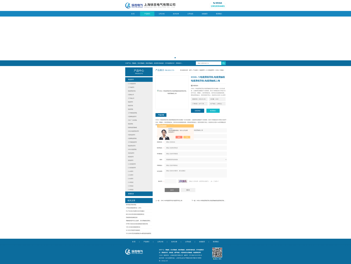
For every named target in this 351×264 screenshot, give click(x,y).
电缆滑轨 (130, 124)
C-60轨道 (130, 189)
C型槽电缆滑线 (132, 138)
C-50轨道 (130, 186)
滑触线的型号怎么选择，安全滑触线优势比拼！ (139, 220)
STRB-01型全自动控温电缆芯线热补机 (137, 224)
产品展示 (147, 14)
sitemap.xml (164, 260)
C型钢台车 (131, 94)
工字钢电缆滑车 (132, 142)
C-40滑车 (130, 171)
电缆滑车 (202, 70)
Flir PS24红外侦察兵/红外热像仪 (135, 211)
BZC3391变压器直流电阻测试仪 (135, 214)
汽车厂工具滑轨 (132, 120)
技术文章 (176, 14)
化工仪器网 (168, 258)
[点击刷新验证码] (182, 181)
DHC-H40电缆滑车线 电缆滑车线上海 (171, 200)
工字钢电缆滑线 (132, 113)
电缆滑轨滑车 (132, 145)
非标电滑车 (131, 153)
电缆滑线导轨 (132, 91)
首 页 (133, 14)
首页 (190, 70)
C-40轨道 (130, 182)
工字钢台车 (131, 98)
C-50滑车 (130, 175)
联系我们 (219, 14)
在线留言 (205, 14)
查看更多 (131, 194)
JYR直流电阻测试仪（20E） (134, 208)
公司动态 (190, 14)
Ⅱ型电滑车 (131, 156)
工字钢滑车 (131, 87)
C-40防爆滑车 (132, 164)
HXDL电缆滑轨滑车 (133, 131)
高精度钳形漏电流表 (131, 217)
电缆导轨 (130, 105)
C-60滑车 (130, 178)
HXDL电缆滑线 (132, 149)
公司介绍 (162, 14)
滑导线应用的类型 (131, 204)
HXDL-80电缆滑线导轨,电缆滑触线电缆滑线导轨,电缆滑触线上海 (215, 200)
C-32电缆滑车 (210, 70)
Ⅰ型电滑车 (130, 160)
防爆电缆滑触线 (132, 127)
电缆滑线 (130, 109)
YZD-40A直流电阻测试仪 (133, 227)
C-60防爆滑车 (132, 167)
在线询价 (198, 110)
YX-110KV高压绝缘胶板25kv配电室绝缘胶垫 (138, 233)
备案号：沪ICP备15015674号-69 (193, 255)
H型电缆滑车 (131, 135)
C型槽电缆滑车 (132, 116)
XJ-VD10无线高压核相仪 (133, 230)
